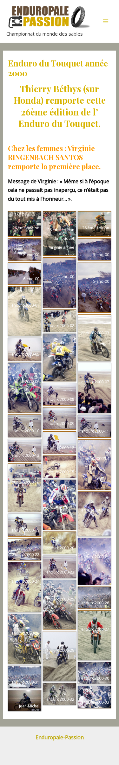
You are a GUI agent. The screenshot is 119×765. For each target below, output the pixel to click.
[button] (24, 224)
